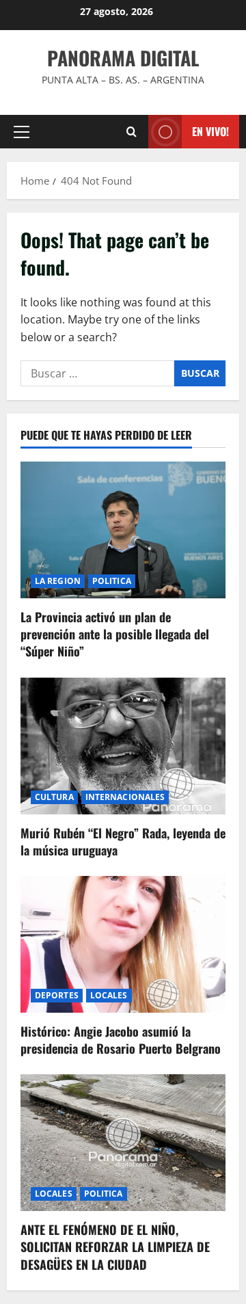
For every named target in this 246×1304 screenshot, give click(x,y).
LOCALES (109, 995)
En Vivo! (210, 131)
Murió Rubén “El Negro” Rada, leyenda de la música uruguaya (123, 841)
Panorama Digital (123, 58)
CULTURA (54, 797)
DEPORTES (57, 995)
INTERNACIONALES (125, 797)
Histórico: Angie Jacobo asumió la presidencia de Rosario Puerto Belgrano (120, 1039)
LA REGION (58, 581)
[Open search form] (131, 131)
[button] (21, 132)
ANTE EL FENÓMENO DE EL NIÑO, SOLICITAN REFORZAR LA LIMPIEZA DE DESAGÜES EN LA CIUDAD (115, 1247)
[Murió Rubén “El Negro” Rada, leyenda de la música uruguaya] (123, 746)
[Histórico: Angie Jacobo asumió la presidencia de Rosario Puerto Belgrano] (123, 944)
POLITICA (111, 581)
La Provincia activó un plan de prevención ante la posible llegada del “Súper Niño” (114, 634)
